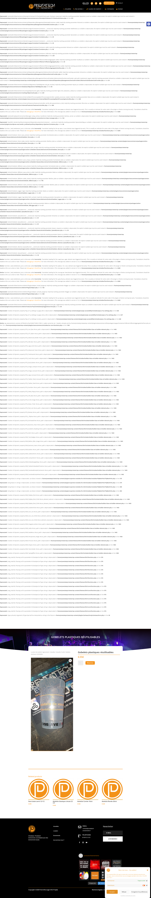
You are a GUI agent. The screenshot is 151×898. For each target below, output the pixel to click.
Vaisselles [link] (52, 652)
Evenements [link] (56, 835)
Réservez (90, 663)
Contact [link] (120, 9)
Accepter (112, 892)
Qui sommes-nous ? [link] (58, 840)
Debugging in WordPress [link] (34, 111)
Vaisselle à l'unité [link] (60, 652)
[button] (147, 870)
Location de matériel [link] (94, 9)
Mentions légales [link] (97, 890)
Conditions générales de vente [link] (128, 895)
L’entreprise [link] (110, 9)
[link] (148, 24)
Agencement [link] (46, 652)
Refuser (124, 892)
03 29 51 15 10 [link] (109, 3)
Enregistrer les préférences (139, 892)
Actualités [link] (68, 9)
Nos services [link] (79, 9)
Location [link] (55, 831)
